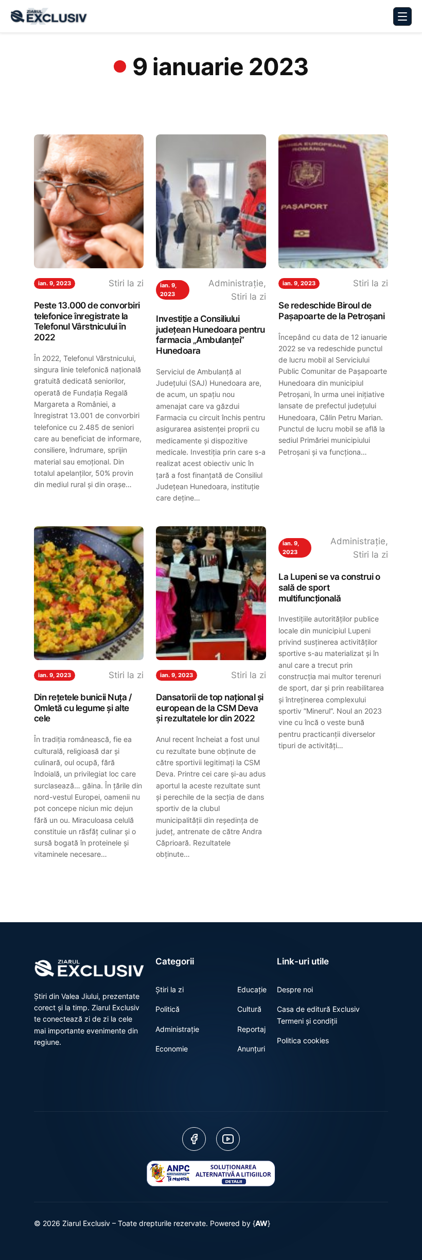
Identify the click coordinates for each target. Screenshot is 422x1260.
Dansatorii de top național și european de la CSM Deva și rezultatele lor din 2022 (209, 707)
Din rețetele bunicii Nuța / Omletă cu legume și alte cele (83, 707)
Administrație (235, 283)
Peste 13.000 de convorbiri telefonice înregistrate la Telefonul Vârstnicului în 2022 (87, 321)
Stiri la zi (126, 283)
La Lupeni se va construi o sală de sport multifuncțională (329, 587)
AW (261, 1223)
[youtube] (228, 1139)
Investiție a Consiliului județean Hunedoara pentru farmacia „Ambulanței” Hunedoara (210, 335)
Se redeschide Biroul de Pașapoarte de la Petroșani (331, 310)
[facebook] (194, 1139)
